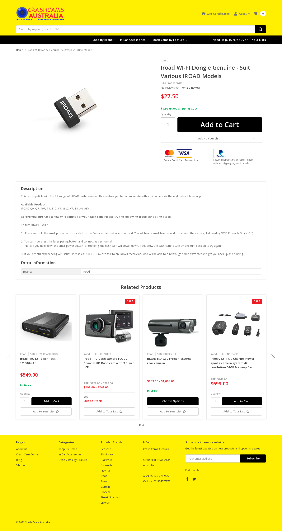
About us (21, 449)
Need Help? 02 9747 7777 (230, 40)
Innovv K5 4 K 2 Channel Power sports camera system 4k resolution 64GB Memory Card (232, 363)
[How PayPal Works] (220, 153)
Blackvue (106, 460)
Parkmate (107, 465)
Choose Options (173, 401)
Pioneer (105, 492)
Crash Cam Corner (27, 454)
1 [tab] (140, 425)
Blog (19, 460)
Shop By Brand (102, 40)
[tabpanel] (46, 357)
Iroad (104, 476)
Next (273, 358)
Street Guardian (110, 497)
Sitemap (21, 465)
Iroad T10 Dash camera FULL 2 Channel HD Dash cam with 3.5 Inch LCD (109, 363)
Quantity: (166, 114)
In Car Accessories (133, 40)
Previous (9, 358)
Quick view (46, 324)
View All (105, 503)
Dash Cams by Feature (169, 40)
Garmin (105, 486)
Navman (106, 470)
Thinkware (107, 454)
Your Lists (259, 40)
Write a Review (190, 87)
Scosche (106, 449)
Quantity (25, 393)
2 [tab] (143, 425)
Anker (104, 481)
